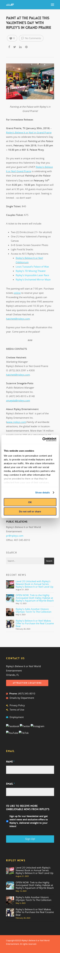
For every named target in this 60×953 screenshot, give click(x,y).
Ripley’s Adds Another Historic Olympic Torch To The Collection (33, 610)
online (17, 292)
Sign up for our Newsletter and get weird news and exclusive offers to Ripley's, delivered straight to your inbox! (28, 821)
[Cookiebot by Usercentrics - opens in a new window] (42, 439)
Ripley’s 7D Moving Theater (31, 270)
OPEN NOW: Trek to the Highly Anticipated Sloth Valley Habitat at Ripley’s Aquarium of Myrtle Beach (35, 598)
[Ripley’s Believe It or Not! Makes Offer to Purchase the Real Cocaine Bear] (10, 624)
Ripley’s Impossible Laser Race (32, 275)
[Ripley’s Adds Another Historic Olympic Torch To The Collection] (10, 612)
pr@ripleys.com (14, 535)
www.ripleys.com (16, 422)
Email (10, 783)
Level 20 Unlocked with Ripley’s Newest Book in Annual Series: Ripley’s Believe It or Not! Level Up (34, 584)
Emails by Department (22, 697)
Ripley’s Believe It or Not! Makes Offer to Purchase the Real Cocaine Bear (35, 623)
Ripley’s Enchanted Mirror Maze (33, 279)
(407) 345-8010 (26, 693)
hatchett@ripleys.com (18, 318)
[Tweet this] (15, 46)
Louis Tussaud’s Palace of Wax (32, 266)
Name (10, 761)
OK (30, 502)
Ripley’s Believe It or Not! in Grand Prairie (29, 132)
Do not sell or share (30, 511)
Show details (42, 492)
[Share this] (9, 46)
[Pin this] (27, 46)
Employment (17, 717)
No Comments (32, 38)
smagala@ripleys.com (18, 400)
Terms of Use (17, 709)
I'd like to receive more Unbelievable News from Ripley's (27, 807)
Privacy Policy (17, 705)
